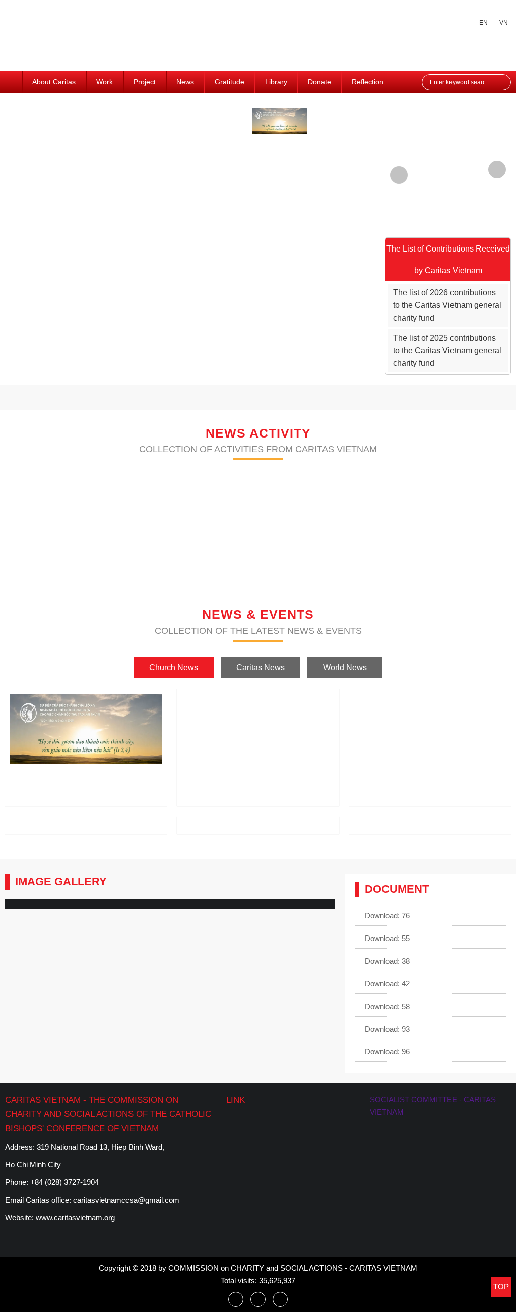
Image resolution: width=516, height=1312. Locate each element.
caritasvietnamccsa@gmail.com (126, 1200)
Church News (173, 667)
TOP (501, 1286)
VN (503, 22)
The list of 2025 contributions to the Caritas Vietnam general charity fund (447, 350)
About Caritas (54, 82)
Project (145, 82)
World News (345, 667)
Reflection (367, 82)
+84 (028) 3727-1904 (64, 1182)
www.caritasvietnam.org (75, 1217)
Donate (319, 82)
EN (483, 22)
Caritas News (260, 667)
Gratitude (229, 82)
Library (276, 82)
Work (104, 82)
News (185, 82)
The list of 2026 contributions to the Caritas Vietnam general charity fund (447, 305)
